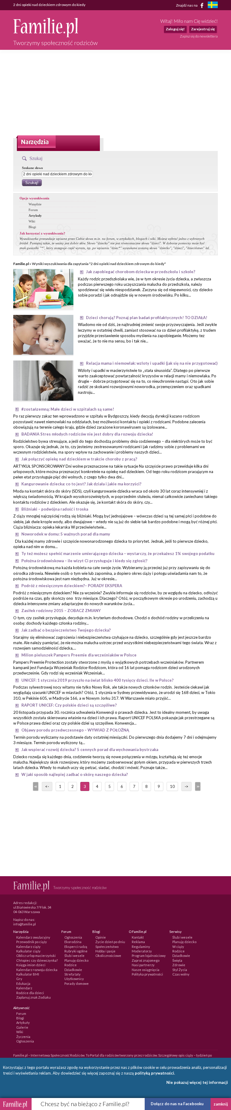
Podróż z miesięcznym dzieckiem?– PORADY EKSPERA (71, 585)
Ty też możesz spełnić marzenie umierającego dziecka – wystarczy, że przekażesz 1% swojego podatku (117, 553)
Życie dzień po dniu (110, 942)
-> (186, 786)
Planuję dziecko (76, 960)
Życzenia (23, 1037)
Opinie (100, 937)
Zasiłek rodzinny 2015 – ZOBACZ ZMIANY (61, 610)
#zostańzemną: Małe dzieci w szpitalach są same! (67, 409)
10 (172, 786)
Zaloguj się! (175, 29)
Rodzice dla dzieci (30, 993)
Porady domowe (76, 983)
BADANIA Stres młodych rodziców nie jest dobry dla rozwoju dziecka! (87, 434)
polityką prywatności (154, 1073)
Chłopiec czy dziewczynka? (37, 960)
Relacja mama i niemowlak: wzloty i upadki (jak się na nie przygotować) (151, 363)
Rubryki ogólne (76, 951)
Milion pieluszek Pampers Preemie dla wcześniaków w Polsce (79, 655)
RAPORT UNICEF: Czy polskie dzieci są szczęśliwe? (69, 705)
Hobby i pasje (105, 951)
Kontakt (138, 937)
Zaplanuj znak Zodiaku (33, 997)
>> (197, 786)
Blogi (32, 227)
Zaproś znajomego (145, 960)
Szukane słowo (32, 168)
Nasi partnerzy (143, 965)
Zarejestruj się (203, 29)
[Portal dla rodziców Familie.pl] (45, 35)
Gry (19, 979)
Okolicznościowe (108, 956)
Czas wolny (180, 974)
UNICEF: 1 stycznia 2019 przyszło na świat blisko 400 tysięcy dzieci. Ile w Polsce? (97, 680)
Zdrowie (178, 965)
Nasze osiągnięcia (145, 970)
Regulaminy (141, 947)
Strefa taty (72, 974)
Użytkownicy (74, 979)
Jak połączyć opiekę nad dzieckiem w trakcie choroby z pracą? (79, 459)
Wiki (32, 221)
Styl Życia (179, 970)
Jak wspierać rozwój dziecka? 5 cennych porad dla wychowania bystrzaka (89, 749)
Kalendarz (24, 988)
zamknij (221, 1104)
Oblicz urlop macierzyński (36, 956)
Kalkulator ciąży (28, 951)
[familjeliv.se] (213, 6)
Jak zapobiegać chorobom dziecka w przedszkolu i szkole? (140, 271)
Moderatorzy (142, 951)
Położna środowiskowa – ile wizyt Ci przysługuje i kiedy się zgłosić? (84, 560)
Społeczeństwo (107, 947)
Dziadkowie (73, 970)
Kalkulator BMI (27, 974)
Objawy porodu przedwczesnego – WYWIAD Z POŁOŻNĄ (75, 730)
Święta (177, 960)
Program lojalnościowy (149, 956)
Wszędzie (35, 204)
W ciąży (178, 947)
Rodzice (70, 965)
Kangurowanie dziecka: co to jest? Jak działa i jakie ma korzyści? (81, 483)
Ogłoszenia (73, 937)
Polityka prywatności (147, 974)
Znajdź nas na (187, 5)
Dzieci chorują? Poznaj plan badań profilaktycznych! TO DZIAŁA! (146, 317)
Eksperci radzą (75, 947)
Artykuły (35, 215)
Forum (33, 210)
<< (35, 786)
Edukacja (23, 983)
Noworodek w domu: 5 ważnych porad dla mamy (65, 534)
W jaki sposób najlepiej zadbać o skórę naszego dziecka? (74, 774)
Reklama (138, 942)
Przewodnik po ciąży (31, 942)
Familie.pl (21, 263)
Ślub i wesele (74, 956)
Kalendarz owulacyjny (33, 937)
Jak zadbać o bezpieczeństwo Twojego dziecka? (66, 630)
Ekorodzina (73, 942)
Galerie (22, 1027)
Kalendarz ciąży (28, 947)
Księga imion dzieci (30, 965)
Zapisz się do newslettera (199, 36)
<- (47, 786)
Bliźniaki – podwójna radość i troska (54, 509)
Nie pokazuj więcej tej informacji (197, 1082)
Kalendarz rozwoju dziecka (36, 970)
